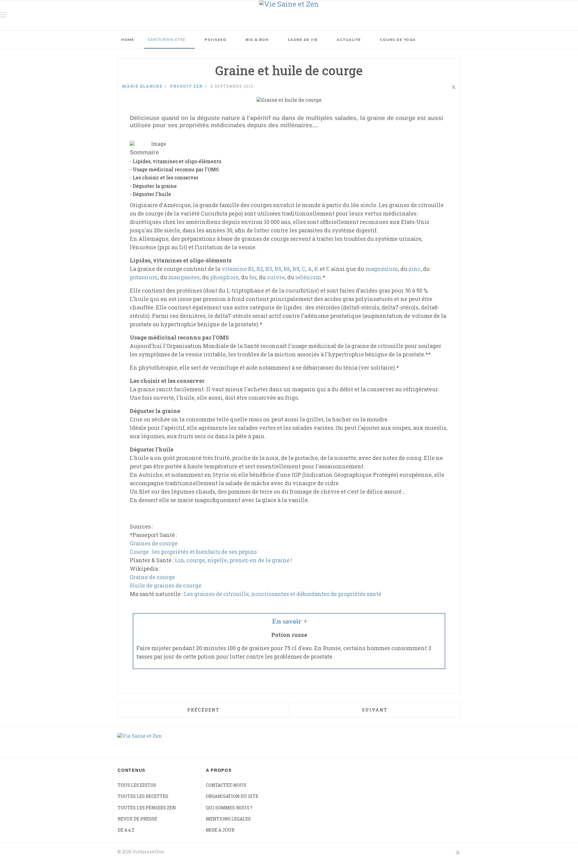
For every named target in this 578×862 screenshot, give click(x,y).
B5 (278, 268)
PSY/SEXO (215, 39)
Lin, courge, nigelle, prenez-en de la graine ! (233, 560)
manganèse (184, 277)
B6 (287, 268)
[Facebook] (438, 87)
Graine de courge (152, 577)
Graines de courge (154, 543)
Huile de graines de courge (165, 585)
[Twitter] (454, 87)
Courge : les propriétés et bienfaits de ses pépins (193, 551)
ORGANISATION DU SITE (232, 796)
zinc (415, 268)
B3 (269, 268)
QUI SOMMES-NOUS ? (229, 808)
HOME (127, 39)
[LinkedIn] (445, 87)
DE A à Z (126, 830)
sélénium (308, 277)
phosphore (224, 277)
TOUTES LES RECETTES (143, 796)
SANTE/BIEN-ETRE (167, 39)
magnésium (381, 268)
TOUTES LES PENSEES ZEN (147, 808)
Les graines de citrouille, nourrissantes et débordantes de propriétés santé (282, 593)
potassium (144, 277)
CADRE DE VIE (303, 39)
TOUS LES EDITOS (137, 785)
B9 (296, 268)
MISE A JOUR (220, 830)
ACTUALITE (349, 39)
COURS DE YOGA (398, 39)
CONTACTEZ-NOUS (226, 785)
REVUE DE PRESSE (137, 819)
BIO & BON (257, 39)
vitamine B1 (238, 268)
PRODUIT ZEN (186, 86)
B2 (259, 268)
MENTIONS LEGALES (228, 819)
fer (252, 277)
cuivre (276, 277)
